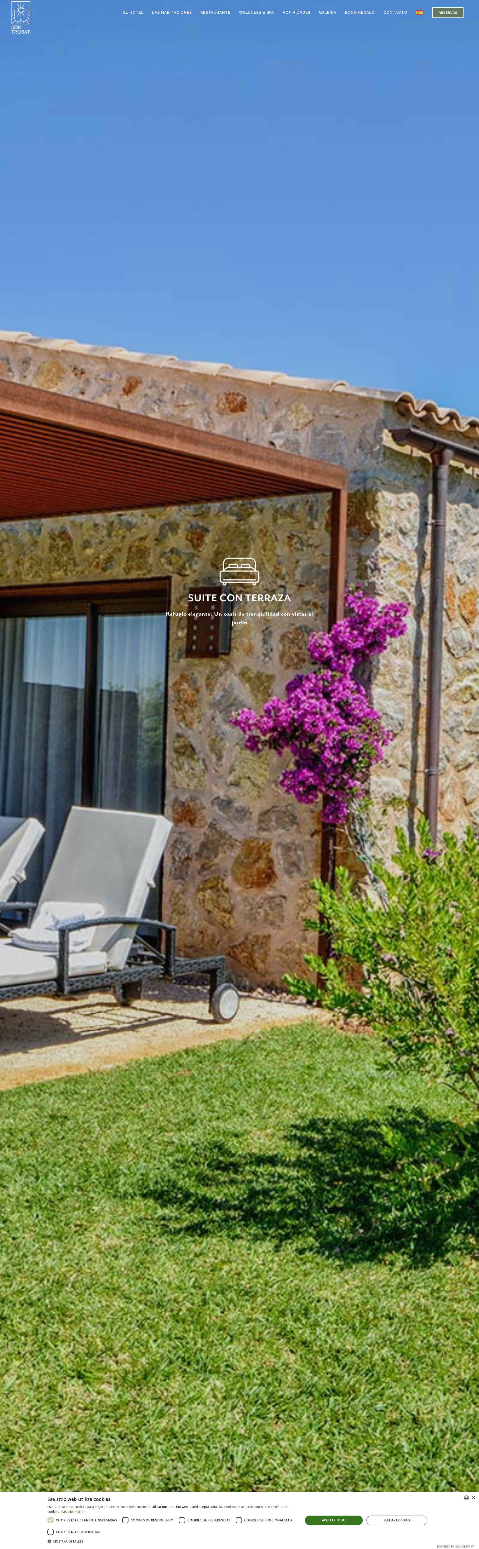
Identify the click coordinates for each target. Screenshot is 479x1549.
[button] (171, 1541)
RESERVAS (448, 12)
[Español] (420, 12)
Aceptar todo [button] (334, 1520)
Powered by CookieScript (456, 1546)
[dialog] (239, 1520)
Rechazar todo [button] (397, 1520)
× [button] (473, 1498)
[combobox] (466, 1497)
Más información (73, 1512)
